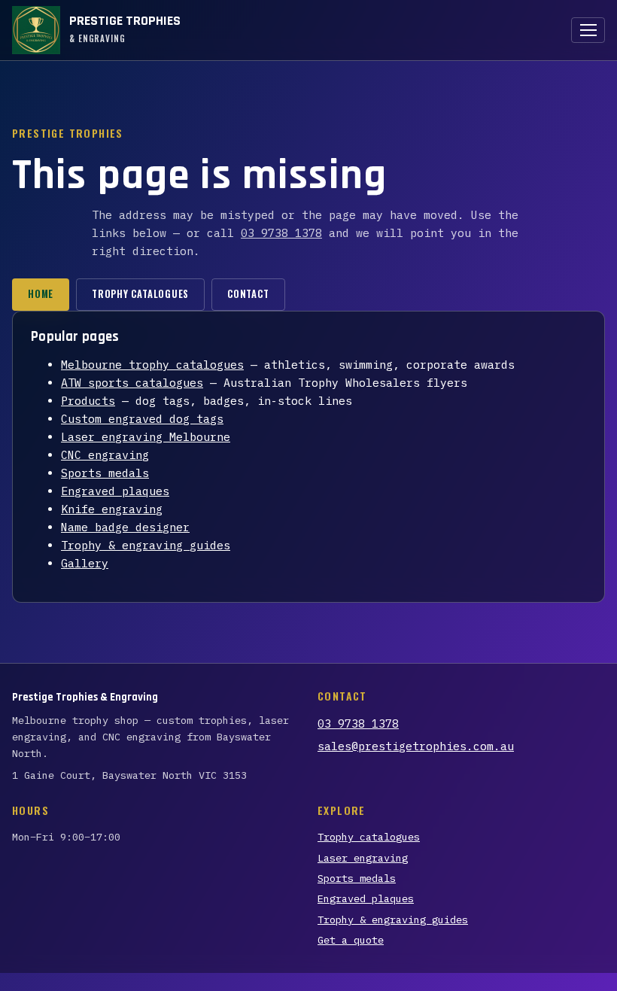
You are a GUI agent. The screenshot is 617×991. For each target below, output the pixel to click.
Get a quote (351, 940)
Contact (248, 294)
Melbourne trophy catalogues (152, 364)
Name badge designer (125, 527)
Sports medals (105, 473)
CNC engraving (105, 455)
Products (88, 401)
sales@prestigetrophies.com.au (416, 746)
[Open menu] (588, 30)
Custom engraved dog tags (142, 419)
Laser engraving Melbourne (145, 437)
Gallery (84, 563)
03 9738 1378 (281, 233)
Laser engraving (363, 858)
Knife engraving (112, 509)
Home (40, 294)
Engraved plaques (115, 491)
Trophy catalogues (140, 294)
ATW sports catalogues (132, 382)
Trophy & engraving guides (145, 545)
